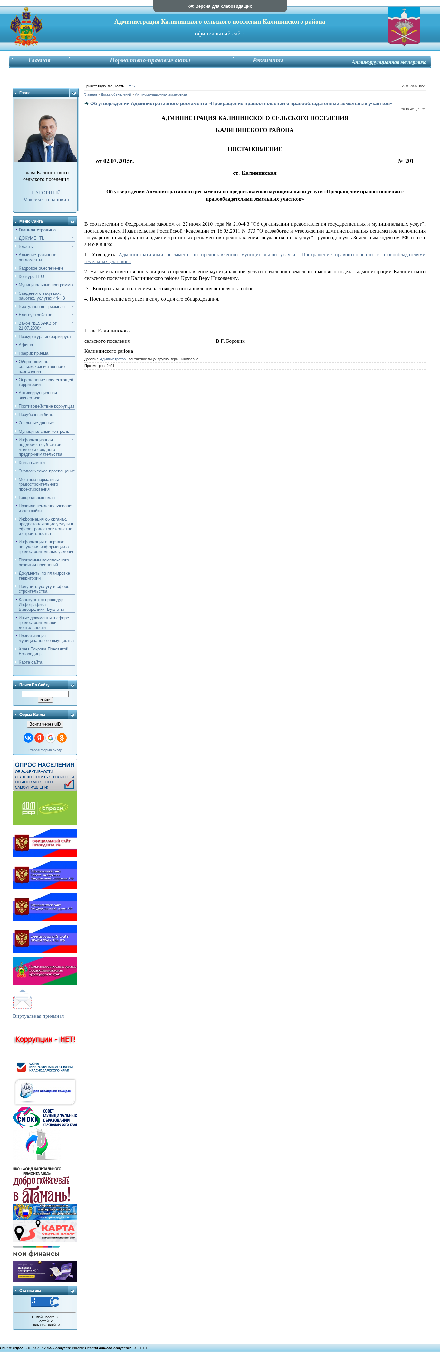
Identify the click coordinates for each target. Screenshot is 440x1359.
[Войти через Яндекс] (39, 738)
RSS (131, 86)
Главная (90, 94)
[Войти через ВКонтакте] (28, 738)
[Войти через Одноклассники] (62, 738)
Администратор (113, 359)
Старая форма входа (45, 750)
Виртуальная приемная (38, 1015)
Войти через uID (45, 724)
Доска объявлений (116, 94)
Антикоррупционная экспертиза (161, 94)
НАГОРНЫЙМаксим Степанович (46, 196)
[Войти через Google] (50, 738)
